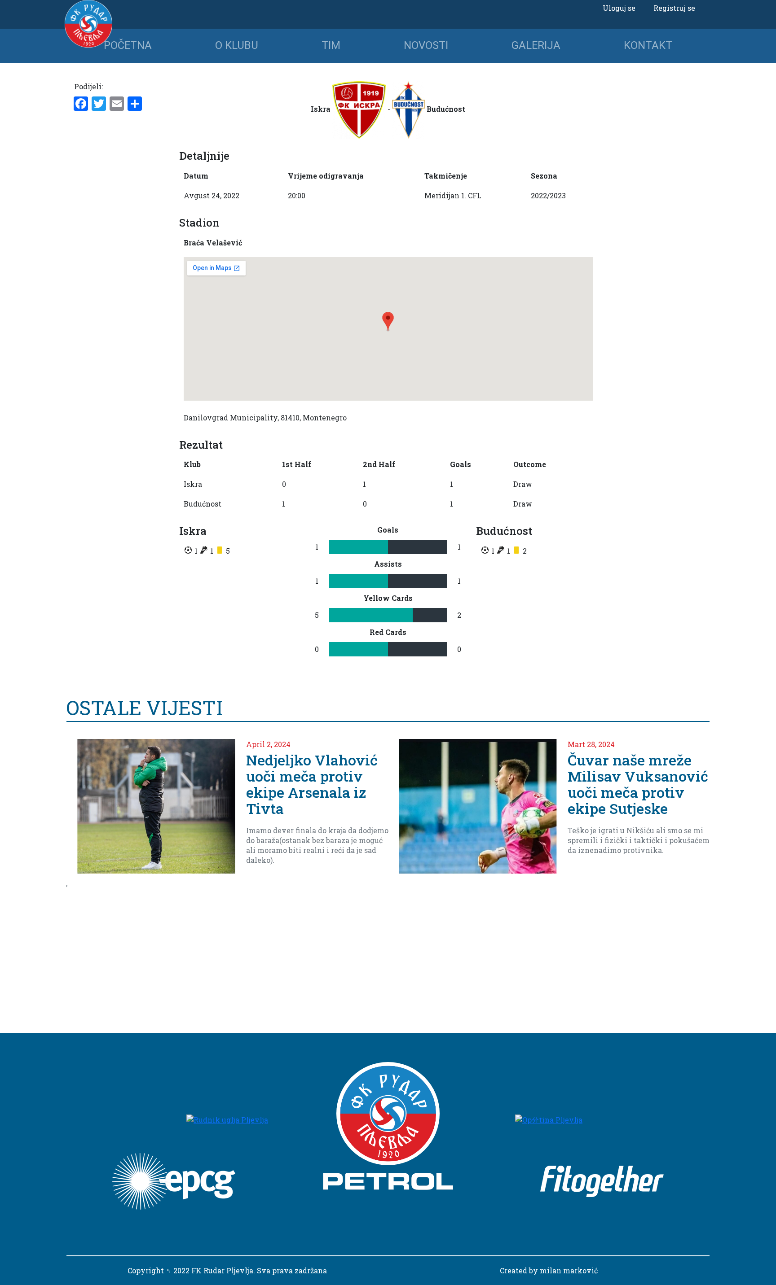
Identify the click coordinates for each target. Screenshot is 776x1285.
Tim (331, 45)
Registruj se (674, 8)
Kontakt (648, 45)
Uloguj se (619, 8)
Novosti (426, 45)
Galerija (535, 45)
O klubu (236, 45)
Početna (128, 45)
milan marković (569, 1270)
